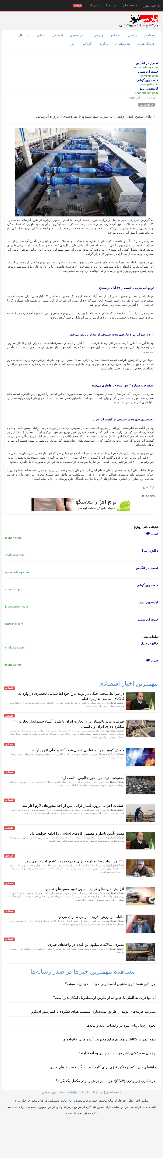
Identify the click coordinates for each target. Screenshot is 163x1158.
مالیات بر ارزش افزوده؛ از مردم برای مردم (91, 917)
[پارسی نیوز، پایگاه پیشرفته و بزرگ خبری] (138, 21)
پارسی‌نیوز (151, 5)
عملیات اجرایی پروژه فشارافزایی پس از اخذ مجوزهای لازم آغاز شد (73, 806)
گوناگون (86, 43)
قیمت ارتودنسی (148, 71)
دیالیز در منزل (149, 550)
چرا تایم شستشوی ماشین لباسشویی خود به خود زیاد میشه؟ (110, 984)
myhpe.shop (13, 537)
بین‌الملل (24, 35)
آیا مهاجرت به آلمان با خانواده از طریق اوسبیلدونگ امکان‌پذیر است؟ (104, 998)
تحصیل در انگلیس (147, 63)
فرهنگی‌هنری (146, 43)
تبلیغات (72, 1092)
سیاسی (132, 35)
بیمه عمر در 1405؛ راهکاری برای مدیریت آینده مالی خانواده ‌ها (109, 1039)
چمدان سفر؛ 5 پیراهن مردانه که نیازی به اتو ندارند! (117, 1053)
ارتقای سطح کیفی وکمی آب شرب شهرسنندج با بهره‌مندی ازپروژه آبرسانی (95, 116)
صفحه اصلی (113, 1092)
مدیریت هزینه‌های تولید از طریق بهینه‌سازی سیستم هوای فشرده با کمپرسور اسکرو (93, 1011)
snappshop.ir (149, 84)
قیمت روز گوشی (147, 80)
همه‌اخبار (149, 35)
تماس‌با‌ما (94, 5)
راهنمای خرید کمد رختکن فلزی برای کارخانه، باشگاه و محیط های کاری (103, 1067)
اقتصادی (115, 35)
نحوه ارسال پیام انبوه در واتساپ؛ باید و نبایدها (121, 1025)
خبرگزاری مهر (130, 220)
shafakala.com (15, 555)
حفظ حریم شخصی (54, 1092)
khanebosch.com (146, 92)
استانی (41, 35)
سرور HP (152, 533)
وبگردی (103, 43)
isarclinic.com (149, 75)
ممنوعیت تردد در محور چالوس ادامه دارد (93, 778)
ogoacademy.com (146, 67)
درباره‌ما (111, 5)
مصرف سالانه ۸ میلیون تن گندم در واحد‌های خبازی (86, 945)
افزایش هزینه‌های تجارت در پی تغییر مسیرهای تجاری (84, 889)
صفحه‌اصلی (129, 5)
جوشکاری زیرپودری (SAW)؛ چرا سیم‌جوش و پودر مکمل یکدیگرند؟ (106, 1081)
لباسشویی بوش (148, 88)
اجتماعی (57, 35)
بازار (71, 43)
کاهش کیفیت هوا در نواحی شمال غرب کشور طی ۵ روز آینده (78, 750)
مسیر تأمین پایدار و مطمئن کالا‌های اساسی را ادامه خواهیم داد (77, 833)
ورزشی (98, 35)
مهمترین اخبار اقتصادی (128, 683)
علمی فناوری (78, 35)
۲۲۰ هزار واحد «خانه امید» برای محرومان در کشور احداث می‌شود (74, 861)
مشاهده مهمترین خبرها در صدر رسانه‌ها (82, 971)
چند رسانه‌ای (123, 43)
